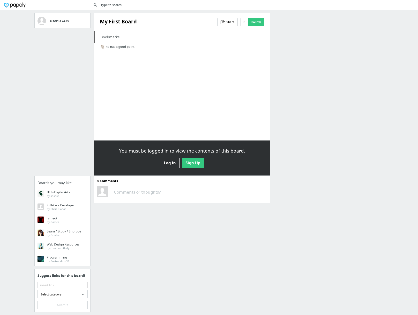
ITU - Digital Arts (58, 194)
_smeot (53, 220)
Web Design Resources (63, 246)
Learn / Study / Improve (64, 233)
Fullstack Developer (61, 207)
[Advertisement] (62, 103)
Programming (58, 259)
